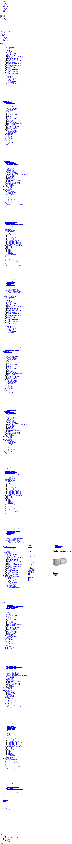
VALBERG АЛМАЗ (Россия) (12, 73)
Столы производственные (10, 230)
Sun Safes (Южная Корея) (10, 142)
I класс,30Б (9, 181)
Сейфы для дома (6, 101)
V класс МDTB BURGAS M (10, 138)
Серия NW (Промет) (11, 208)
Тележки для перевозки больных (11, 258)
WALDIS (4, 811)
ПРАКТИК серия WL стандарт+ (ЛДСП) (15, 204)
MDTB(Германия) (6, 817)
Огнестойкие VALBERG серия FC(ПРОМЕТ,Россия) (17, 777)
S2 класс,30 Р (9, 52)
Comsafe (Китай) (6, 819)
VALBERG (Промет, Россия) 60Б (13, 183)
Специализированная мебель (10, 254)
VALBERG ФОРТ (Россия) (12, 69)
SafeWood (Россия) (6, 826)
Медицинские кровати (9, 262)
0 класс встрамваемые (10, 103)
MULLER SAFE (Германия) (12, 58)
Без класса (8, 150)
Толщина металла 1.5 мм (11, 163)
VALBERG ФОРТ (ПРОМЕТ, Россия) (14, 89)
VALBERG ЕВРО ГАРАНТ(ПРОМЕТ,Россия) (16, 65)
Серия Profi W (10, 251)
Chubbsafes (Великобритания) (13, 126)
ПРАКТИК (9, 284)
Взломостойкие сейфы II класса (12, 83)
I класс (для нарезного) (10, 179)
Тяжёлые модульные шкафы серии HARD (14, 245)
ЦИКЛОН (9, 236)
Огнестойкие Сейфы (8, 98)
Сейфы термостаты (6, 148)
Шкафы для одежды (11, 266)
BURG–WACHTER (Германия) (13, 59)
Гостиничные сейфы (8, 186)
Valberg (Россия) (10, 197)
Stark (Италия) (7, 144)
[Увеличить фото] (53, 570)
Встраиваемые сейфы (8, 189)
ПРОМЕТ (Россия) (10, 47)
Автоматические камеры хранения (14, 291)
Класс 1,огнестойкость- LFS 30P (12, 159)
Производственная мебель (9, 229)
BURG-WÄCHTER (6, 812)
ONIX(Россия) (5, 814)
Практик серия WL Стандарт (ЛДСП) (14, 205)
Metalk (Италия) (8, 143)
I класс (7, 119)
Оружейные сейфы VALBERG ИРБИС (14, 180)
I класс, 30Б (8, 54)
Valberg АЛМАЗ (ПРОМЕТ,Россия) (14, 347)
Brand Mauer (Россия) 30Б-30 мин (11, 99)
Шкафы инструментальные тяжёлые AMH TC (14, 244)
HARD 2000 (9, 247)
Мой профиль (30, 557)
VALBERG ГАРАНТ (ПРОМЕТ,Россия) (14, 60)
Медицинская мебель (8, 257)
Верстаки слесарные (10, 248)
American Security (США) (12, 152)
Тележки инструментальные (11, 237)
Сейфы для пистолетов (9, 162)
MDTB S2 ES (9, 116)
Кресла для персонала (11, 213)
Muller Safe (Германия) (11, 55)
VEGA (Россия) (10, 110)
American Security (10, 191)
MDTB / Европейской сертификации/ (14, 123)
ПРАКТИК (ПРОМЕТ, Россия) (13, 289)
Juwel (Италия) (10, 104)
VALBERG (9, 50)
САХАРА (9, 235)
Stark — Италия (10, 169)
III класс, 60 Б (9, 68)
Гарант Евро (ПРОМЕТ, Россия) (13, 85)
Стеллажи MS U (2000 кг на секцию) (12, 220)
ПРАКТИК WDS (10, 239)
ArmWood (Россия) (10, 168)
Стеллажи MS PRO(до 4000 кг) (11, 222)
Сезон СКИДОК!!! (6, 841)
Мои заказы (30, 555)
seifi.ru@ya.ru (4, 32)
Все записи (2, 843)
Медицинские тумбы (11, 268)
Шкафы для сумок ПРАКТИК (13, 280)
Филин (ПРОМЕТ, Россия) (12, 170)
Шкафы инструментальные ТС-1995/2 (14, 241)
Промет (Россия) (10, 185)
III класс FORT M (8, 136)
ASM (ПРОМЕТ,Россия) (11, 76)
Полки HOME (7, 202)
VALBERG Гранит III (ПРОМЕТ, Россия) (15, 90)
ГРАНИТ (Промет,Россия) (12, 84)
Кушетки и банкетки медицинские (11, 259)
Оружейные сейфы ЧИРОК (12, 164)
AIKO (8, 49)
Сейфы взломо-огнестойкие (9, 51)
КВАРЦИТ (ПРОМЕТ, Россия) (13, 81)
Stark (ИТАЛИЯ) (10, 153)
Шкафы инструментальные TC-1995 (14, 242)
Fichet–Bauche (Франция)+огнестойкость (15, 105)
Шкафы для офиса (9, 287)
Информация (5, 11)
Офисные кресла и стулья (11, 211)
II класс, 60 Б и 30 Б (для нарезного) (13, 182)
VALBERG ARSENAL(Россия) (13, 172)
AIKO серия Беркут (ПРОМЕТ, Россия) (14, 166)
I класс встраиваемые (10, 107)
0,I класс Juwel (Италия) (9, 194)
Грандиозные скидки (7, 839)
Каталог (2, 544)
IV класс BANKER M (9, 137)
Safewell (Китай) (6, 824)
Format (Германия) (6, 809)
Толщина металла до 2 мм (11, 165)
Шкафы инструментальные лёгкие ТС (13, 240)
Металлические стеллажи (9, 219)
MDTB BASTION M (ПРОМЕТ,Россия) (14, 86)
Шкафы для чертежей (9, 270)
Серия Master (9, 250)
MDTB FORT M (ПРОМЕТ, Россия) (14, 88)
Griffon (4, 815)
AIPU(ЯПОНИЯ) (10, 121)
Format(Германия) (6, 810)
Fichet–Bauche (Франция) (12, 130)
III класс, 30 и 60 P (10, 134)
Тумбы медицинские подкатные (11, 263)
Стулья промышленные (9, 256)
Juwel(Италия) (10, 117)
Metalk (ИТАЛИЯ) (10, 158)
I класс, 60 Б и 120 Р (10, 57)
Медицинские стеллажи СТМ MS (11, 261)
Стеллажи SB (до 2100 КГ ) (10, 221)
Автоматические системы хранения (13, 290)
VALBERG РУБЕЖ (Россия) (12, 71)
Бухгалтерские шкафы (10, 285)
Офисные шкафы (9, 207)
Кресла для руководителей (12, 214)
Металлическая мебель (8, 269)
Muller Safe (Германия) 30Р (12, 128)
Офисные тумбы (8, 206)
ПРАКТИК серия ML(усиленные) (13, 281)
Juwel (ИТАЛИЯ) (10, 120)
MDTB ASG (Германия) (11, 160)
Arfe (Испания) (10, 193)
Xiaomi (8, 112)
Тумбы (6, 255)
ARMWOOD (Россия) (9, 145)
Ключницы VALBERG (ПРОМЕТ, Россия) (15, 292)
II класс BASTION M (9, 133)
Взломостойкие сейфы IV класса (12, 91)
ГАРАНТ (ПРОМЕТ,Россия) (12, 79)
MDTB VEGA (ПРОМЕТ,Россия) (13, 199)
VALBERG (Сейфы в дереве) (10, 147)
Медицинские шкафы (9, 264)
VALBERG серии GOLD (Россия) (11, 146)
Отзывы (4, 804)
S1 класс (8, 113)
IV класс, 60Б (9, 70)
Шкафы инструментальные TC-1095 (14, 243)
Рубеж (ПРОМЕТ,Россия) (12, 93)
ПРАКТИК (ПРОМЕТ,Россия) (13, 528)
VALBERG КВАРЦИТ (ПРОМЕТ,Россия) (15, 56)
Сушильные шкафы (10, 231)
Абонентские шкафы (9, 271)
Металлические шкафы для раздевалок (13, 279)
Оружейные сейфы (7, 161)
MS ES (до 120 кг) (10, 225)
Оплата (4, 10)
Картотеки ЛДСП (10, 275)
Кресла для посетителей (11, 212)
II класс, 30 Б (8, 61)
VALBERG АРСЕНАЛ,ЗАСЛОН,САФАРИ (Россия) (17, 174)
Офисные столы (9, 209)
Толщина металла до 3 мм (11, 167)
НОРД (8, 233)
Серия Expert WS (10, 253)
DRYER (8, 232)
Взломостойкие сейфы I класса (12, 78)
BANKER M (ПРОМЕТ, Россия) (13, 92)
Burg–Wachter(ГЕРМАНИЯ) (12, 106)
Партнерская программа (32, 556)
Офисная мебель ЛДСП (8, 201)
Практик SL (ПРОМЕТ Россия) (13, 286)
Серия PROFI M (10, 252)
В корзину (55, 574)
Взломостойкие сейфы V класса (12, 595)
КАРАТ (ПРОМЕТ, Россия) (12, 82)
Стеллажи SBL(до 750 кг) (10, 223)
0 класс (7, 111)
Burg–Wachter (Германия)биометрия (14, 198)
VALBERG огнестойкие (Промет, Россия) (15, 288)
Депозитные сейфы (8, 716)
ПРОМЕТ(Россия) (10, 210)
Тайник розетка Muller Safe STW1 (59, 571)
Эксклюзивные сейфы (8, 139)
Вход (4, 5)
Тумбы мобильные (10, 283)
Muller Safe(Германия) (7, 825)
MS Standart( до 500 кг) (11, 226)
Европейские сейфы (8, 102)
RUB (4, 1)
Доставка (4, 9)
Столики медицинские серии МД (11, 260)
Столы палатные (10, 267)
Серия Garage (9, 249)
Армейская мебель (10, 184)
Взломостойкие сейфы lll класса (12, 87)
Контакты (4, 12)
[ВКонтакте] (29, 574)
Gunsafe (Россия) (10, 176)
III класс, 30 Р (9, 66)
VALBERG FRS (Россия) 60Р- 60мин (12, 100)
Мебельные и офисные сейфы (10, 46)
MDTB (8, 48)
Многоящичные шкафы (9, 272)
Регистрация (6, 6)
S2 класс (8, 115)
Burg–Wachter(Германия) (12, 114)
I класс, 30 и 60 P (9, 125)
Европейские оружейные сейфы (10, 149)
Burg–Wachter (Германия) (12, 53)
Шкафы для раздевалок (10, 203)
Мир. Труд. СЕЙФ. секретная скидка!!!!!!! (11, 837)
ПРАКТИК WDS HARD (12, 238)
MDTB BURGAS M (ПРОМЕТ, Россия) (14, 346)
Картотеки (8, 274)
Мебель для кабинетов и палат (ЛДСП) (13, 265)
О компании (5, 8)
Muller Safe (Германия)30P (12, 132)
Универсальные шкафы (9, 273)
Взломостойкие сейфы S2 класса (12, 75)
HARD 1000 (9, 246)
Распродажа (5, 45)
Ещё (4, 13)
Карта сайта (30, 571)
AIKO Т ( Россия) (8, 188)
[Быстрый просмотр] (54, 570)
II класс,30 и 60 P (9, 129)
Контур (4, 813)
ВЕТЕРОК (9, 234)
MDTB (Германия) (10, 77)
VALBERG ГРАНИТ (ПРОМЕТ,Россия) (14, 63)
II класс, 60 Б (8, 64)
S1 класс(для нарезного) (11, 171)
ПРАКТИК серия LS (11, 282)
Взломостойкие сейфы (8, 74)
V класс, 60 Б (8, 72)
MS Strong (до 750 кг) (11, 227)
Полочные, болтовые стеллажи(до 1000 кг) (14, 224)
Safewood (7, 141)
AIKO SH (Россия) (8, 187)
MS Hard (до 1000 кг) (11, 228)
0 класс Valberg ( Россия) (9, 195)
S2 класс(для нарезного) (11, 175)
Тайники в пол (9, 190)
